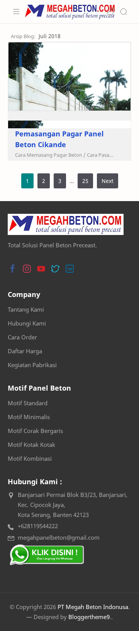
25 (85, 181)
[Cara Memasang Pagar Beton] (50, 154)
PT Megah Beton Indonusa (93, 607)
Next (108, 181)
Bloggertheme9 (89, 617)
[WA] (46, 555)
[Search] (123, 11)
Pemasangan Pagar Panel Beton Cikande (59, 139)
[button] (110, 11)
